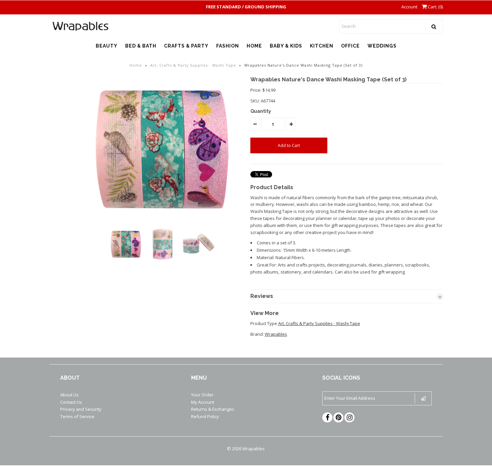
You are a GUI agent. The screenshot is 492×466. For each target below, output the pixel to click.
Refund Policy (205, 416)
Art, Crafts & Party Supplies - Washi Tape (193, 65)
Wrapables (276, 334)
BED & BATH (140, 46)
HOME (254, 46)
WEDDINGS (382, 46)
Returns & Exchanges (212, 409)
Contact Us (71, 402)
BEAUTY (106, 46)
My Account (202, 402)
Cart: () (435, 7)
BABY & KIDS (286, 46)
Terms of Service (77, 416)
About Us (69, 395)
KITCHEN (321, 46)
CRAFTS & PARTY (186, 46)
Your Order (202, 395)
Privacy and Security (80, 409)
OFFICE (350, 46)
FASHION (227, 46)
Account (409, 7)
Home (136, 65)
